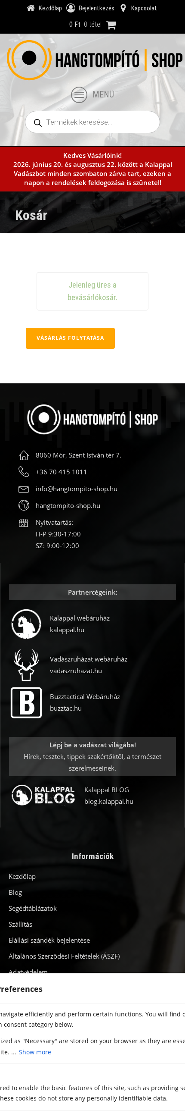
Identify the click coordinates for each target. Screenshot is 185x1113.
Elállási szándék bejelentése (49, 940)
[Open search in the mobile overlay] (92, 122)
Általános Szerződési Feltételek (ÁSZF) (64, 956)
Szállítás (20, 924)
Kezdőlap (22, 876)
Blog (15, 892)
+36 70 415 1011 (61, 471)
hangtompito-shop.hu (68, 505)
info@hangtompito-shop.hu (76, 488)
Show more (35, 1052)
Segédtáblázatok (33, 908)
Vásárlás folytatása (70, 338)
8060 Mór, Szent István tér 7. (78, 455)
